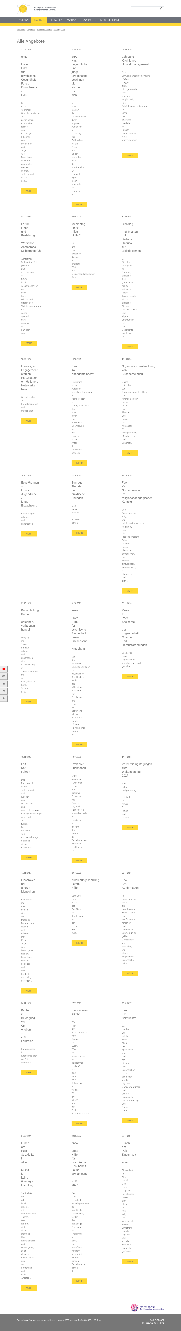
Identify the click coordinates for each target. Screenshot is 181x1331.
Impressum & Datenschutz (153, 1323)
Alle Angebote (59, 30)
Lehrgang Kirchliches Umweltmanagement (135, 60)
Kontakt (72, 19)
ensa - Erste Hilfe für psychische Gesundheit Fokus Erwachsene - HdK (29, 76)
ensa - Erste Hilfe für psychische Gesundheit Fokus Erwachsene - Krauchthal (79, 629)
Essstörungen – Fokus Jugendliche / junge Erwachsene (30, 494)
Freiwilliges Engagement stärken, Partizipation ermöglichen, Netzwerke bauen (29, 377)
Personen (56, 19)
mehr (29, 191)
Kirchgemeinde (110, 19)
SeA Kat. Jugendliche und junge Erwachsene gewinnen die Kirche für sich (79, 76)
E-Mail (99, 1320)
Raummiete (89, 19)
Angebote (39, 19)
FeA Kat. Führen (25, 767)
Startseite (21, 30)
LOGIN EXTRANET (156, 1320)
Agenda (23, 19)
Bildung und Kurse (44, 30)
